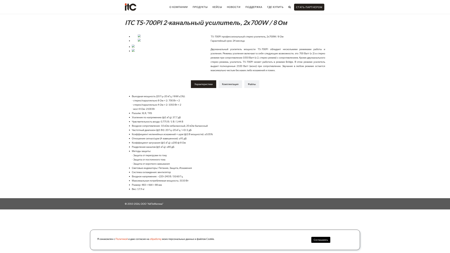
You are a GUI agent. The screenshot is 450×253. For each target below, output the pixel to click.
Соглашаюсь (321, 239)
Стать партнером (309, 7)
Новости (233, 6)
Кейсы (217, 6)
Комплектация (230, 84)
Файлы (252, 84)
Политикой (121, 238)
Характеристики (203, 84)
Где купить (275, 6)
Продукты (200, 6)
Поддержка (253, 6)
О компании (178, 6)
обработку (156, 238)
